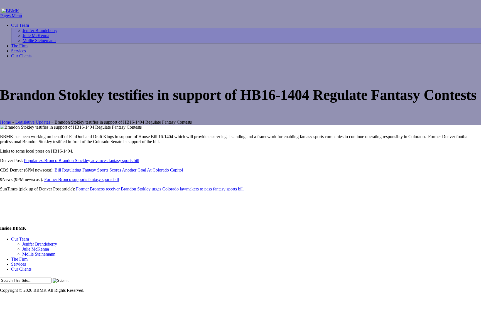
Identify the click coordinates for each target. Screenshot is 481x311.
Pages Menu (11, 15)
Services (18, 50)
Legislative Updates (32, 122)
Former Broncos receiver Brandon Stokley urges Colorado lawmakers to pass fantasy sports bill (160, 189)
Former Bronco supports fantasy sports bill (81, 179)
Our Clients (21, 55)
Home (5, 122)
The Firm (19, 45)
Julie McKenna (36, 35)
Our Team (20, 25)
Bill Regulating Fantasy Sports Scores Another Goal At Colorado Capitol (119, 170)
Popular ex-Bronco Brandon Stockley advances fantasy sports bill (81, 160)
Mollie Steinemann (39, 40)
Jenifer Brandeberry (40, 30)
